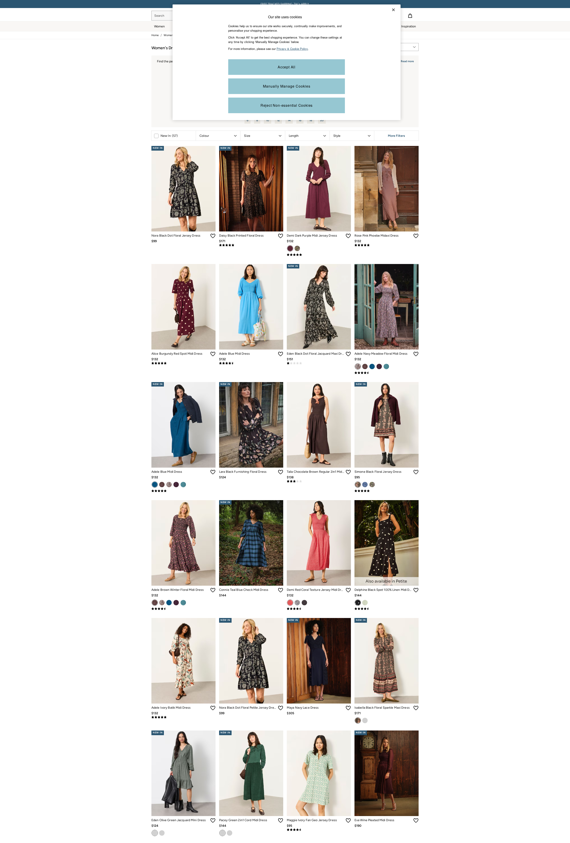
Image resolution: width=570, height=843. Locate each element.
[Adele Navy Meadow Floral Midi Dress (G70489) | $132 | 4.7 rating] (386, 373)
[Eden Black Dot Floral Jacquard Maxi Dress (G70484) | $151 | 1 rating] (319, 363)
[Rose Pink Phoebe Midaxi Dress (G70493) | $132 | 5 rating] (386, 245)
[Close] (393, 10)
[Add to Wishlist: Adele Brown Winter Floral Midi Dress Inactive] (213, 590)
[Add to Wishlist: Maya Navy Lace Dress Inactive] (348, 708)
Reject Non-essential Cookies (287, 105)
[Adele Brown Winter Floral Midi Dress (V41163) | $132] (183, 543)
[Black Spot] (358, 603)
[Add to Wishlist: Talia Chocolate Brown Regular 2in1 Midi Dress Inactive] (348, 472)
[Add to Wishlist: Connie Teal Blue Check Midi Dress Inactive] (280, 590)
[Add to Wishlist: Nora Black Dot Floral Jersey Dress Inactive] (213, 236)
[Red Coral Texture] (290, 603)
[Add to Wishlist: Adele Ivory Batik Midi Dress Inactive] (213, 708)
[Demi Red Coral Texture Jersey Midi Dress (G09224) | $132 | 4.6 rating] (319, 609)
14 (289, 120)
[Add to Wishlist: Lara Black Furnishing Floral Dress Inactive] (280, 472)
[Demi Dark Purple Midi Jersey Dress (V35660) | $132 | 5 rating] (319, 255)
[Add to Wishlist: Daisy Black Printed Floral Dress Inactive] (280, 236)
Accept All (286, 67)
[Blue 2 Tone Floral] (365, 484)
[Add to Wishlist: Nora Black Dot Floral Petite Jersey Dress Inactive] (280, 708)
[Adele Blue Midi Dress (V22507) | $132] (251, 307)
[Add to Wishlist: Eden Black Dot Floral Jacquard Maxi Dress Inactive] (348, 354)
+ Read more (406, 61)
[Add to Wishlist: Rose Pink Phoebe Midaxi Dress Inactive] (416, 236)
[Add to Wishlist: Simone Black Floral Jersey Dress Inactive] (416, 472)
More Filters (396, 136)
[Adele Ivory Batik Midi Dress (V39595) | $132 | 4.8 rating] (183, 717)
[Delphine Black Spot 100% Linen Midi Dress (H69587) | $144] (386, 543)
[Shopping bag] (410, 15)
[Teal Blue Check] (386, 366)
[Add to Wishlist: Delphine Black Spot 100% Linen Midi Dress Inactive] (416, 590)
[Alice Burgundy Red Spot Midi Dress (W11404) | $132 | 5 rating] (183, 363)
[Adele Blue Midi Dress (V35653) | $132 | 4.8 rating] (183, 491)
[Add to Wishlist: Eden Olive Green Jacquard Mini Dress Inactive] (213, 820)
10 (267, 120)
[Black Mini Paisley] (304, 602)
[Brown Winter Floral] (365, 366)
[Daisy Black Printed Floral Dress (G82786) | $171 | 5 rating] (251, 245)
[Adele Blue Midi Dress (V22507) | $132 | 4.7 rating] (251, 363)
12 (278, 120)
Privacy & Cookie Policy (292, 49)
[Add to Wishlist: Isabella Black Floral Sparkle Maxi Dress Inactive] (416, 708)
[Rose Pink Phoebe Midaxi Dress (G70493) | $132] (386, 188)
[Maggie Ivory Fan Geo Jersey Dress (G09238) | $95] (319, 773)
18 (310, 120)
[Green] (365, 602)
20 (322, 120)
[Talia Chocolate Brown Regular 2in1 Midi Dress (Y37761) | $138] (319, 425)
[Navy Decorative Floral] (297, 248)
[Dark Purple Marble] (162, 833)
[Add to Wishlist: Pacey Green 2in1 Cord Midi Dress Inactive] (280, 820)
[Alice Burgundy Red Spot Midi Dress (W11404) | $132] (183, 307)
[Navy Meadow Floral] (358, 366)
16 (300, 120)
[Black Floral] (358, 720)
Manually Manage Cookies (286, 86)
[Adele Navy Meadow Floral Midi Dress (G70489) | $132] (386, 307)
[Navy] (229, 833)
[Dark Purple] (290, 248)
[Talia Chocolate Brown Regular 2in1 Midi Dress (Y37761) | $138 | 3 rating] (319, 481)
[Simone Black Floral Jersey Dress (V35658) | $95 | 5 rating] (386, 491)
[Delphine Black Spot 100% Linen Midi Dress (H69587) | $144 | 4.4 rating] (386, 609)
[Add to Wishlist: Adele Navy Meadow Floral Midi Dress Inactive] (416, 354)
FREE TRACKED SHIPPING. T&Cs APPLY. (285, 4)
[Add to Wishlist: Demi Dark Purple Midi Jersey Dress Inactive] (348, 236)
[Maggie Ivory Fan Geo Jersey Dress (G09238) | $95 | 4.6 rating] (319, 830)
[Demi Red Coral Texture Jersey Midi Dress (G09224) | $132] (319, 543)
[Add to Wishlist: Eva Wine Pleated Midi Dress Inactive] (416, 820)
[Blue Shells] (297, 602)
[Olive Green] (155, 833)
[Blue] (372, 366)
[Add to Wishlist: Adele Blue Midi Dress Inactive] (280, 354)
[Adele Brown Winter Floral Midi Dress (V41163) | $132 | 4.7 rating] (183, 609)
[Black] (358, 484)
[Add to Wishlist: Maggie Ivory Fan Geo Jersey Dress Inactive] (348, 820)
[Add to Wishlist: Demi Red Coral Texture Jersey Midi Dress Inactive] (348, 590)
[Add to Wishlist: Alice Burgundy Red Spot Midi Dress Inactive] (213, 354)
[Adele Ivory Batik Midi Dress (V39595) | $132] (183, 661)
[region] (287, 62)
